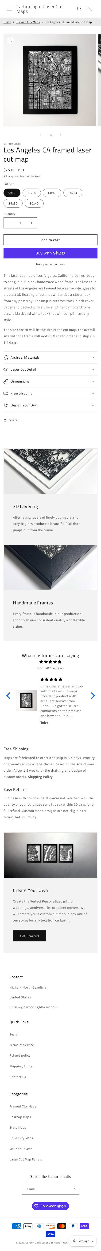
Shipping (8, 176)
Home (7, 22)
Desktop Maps (20, 1117)
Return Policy (25, 817)
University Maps (21, 1138)
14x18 (52, 193)
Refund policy (19, 1055)
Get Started (29, 936)
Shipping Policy (40, 776)
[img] (50, 662)
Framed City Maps (28, 22)
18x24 (72, 193)
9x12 (12, 193)
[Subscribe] (74, 1189)
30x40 (34, 203)
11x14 (31, 193)
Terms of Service (21, 1045)
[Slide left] (40, 135)
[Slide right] (61, 135)
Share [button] (13, 420)
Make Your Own (21, 1149)
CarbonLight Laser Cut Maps (43, 1242)
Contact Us (17, 1077)
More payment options (50, 264)
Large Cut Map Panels (25, 1159)
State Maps (17, 1127)
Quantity (9, 214)
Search (14, 1034)
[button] (9, 9)
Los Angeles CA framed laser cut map (68, 22)
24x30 (13, 203)
